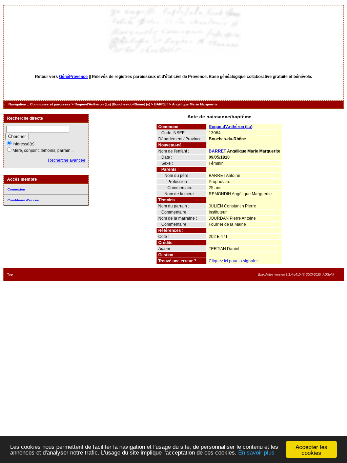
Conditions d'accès (23, 200)
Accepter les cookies (311, 449)
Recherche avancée (66, 160)
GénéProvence (73, 76)
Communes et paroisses (50, 104)
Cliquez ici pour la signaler (233, 261)
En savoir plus (256, 452)
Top (10, 274)
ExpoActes (265, 274)
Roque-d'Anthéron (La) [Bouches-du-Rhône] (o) (112, 104)
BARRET (161, 104)
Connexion (16, 189)
